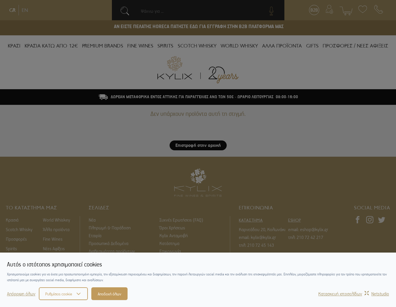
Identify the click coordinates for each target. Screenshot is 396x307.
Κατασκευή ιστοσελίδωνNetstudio (353, 294)
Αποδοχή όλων (109, 293)
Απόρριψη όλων (21, 294)
